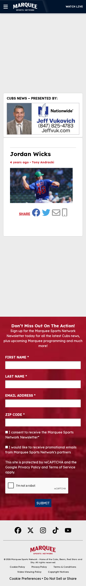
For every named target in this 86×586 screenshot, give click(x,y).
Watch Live (74, 6)
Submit (43, 503)
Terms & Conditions (64, 566)
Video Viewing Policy (29, 571)
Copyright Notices (58, 571)
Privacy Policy (39, 566)
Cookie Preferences (25, 578)
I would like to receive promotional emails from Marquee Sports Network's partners (40, 449)
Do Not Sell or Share (60, 578)
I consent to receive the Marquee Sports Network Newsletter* (39, 434)
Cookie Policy (17, 566)
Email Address (20, 395)
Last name (16, 376)
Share (24, 213)
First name (17, 357)
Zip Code (15, 414)
